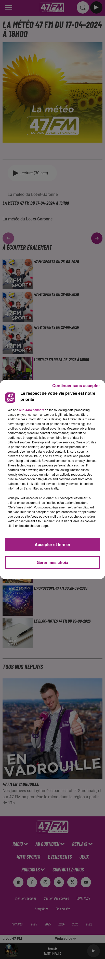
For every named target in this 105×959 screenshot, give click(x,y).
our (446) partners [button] (31, 410)
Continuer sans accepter (76, 385)
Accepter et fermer (52, 544)
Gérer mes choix (52, 562)
